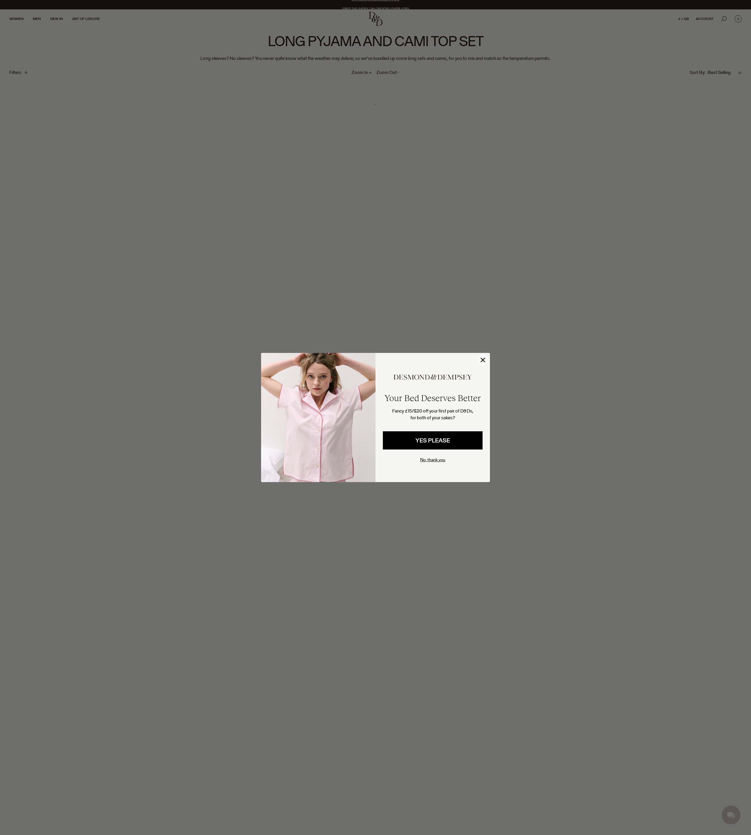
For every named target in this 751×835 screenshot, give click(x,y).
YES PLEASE (432, 440)
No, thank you (432, 460)
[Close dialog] (483, 360)
